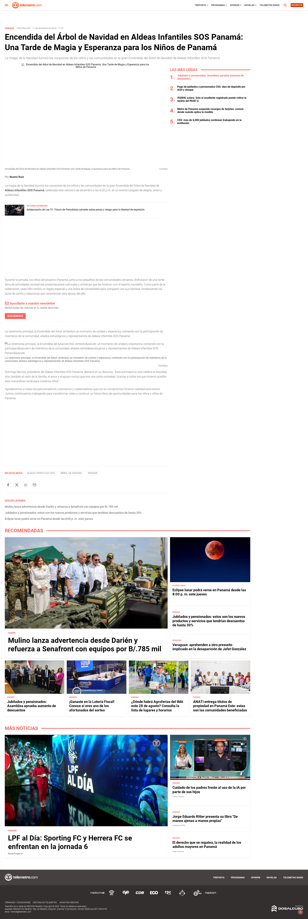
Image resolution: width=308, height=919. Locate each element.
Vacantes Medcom (69, 902)
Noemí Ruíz (17, 176)
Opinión (234, 5)
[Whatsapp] (25, 484)
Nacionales (23, 28)
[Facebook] (8, 484)
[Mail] (34, 484)
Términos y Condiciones (17, 902)
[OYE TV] (126, 895)
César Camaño (178, 796)
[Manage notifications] (300, 912)
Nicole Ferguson (15, 853)
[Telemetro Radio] (196, 895)
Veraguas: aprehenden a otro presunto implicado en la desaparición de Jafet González (209, 647)
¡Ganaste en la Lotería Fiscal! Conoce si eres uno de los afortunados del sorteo (91, 706)
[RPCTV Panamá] (112, 895)
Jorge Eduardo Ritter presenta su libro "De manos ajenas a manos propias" (205, 819)
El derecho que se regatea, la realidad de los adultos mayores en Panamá (206, 845)
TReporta (200, 5)
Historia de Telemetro (45, 902)
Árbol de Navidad (71, 473)
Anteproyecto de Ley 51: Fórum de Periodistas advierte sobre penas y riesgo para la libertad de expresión (86, 209)
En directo (296, 5)
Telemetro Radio (270, 5)
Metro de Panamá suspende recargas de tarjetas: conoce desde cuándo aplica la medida (210, 110)
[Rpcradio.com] (168, 895)
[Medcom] (210, 895)
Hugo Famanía (178, 851)
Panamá (92, 473)
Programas (218, 5)
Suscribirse (15, 315)
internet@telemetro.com (20, 912)
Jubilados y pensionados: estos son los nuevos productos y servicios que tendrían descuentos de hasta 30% (73, 512)
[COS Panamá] (140, 895)
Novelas (249, 5)
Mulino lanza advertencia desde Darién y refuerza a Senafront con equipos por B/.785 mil (61, 506)
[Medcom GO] (97, 895)
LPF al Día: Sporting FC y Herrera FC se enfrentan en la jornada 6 (70, 842)
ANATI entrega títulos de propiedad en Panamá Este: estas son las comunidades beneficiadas (220, 706)
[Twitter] (16, 484)
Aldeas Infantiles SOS (41, 473)
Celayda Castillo (178, 825)
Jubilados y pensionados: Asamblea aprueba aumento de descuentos (31, 706)
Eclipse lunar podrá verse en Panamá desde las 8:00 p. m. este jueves (49, 518)
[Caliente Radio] (182, 895)
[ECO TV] (154, 895)
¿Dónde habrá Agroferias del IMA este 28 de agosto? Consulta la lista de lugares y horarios (157, 706)
